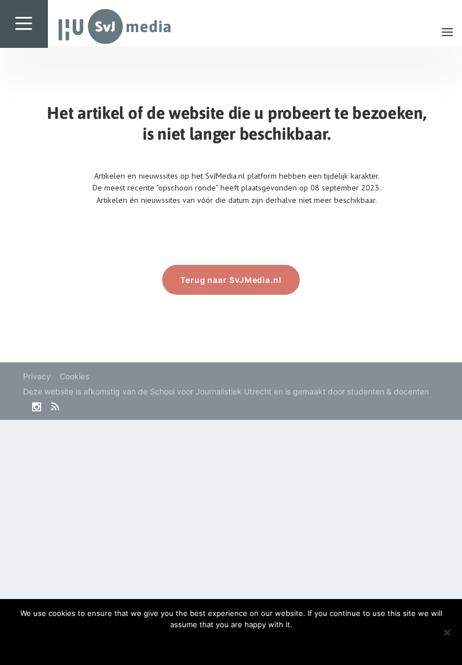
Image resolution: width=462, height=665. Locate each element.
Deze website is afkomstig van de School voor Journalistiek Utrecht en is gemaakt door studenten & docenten (226, 391)
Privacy (37, 376)
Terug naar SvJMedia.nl (231, 280)
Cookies (74, 376)
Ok (231, 643)
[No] (447, 632)
